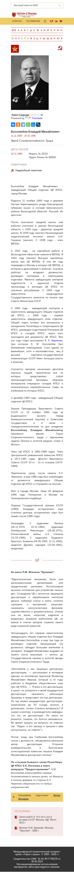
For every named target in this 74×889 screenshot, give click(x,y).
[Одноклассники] (18, 124)
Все (14, 30)
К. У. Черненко (53, 340)
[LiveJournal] (38, 124)
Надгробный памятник (28, 170)
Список (17, 21)
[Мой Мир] (33, 124)
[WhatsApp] (28, 124)
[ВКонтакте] (13, 124)
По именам (33, 21)
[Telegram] (23, 124)
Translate (37, 118)
